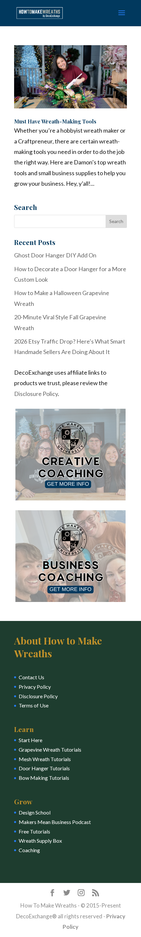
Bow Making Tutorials (44, 778)
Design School (34, 812)
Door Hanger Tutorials (44, 768)
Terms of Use (34, 705)
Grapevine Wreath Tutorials (50, 749)
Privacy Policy (35, 687)
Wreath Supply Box (40, 840)
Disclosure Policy (36, 393)
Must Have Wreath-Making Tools (55, 121)
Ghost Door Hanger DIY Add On (55, 255)
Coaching (29, 850)
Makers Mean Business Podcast (55, 822)
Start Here (30, 740)
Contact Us (31, 677)
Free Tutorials (34, 831)
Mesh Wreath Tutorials (45, 759)
